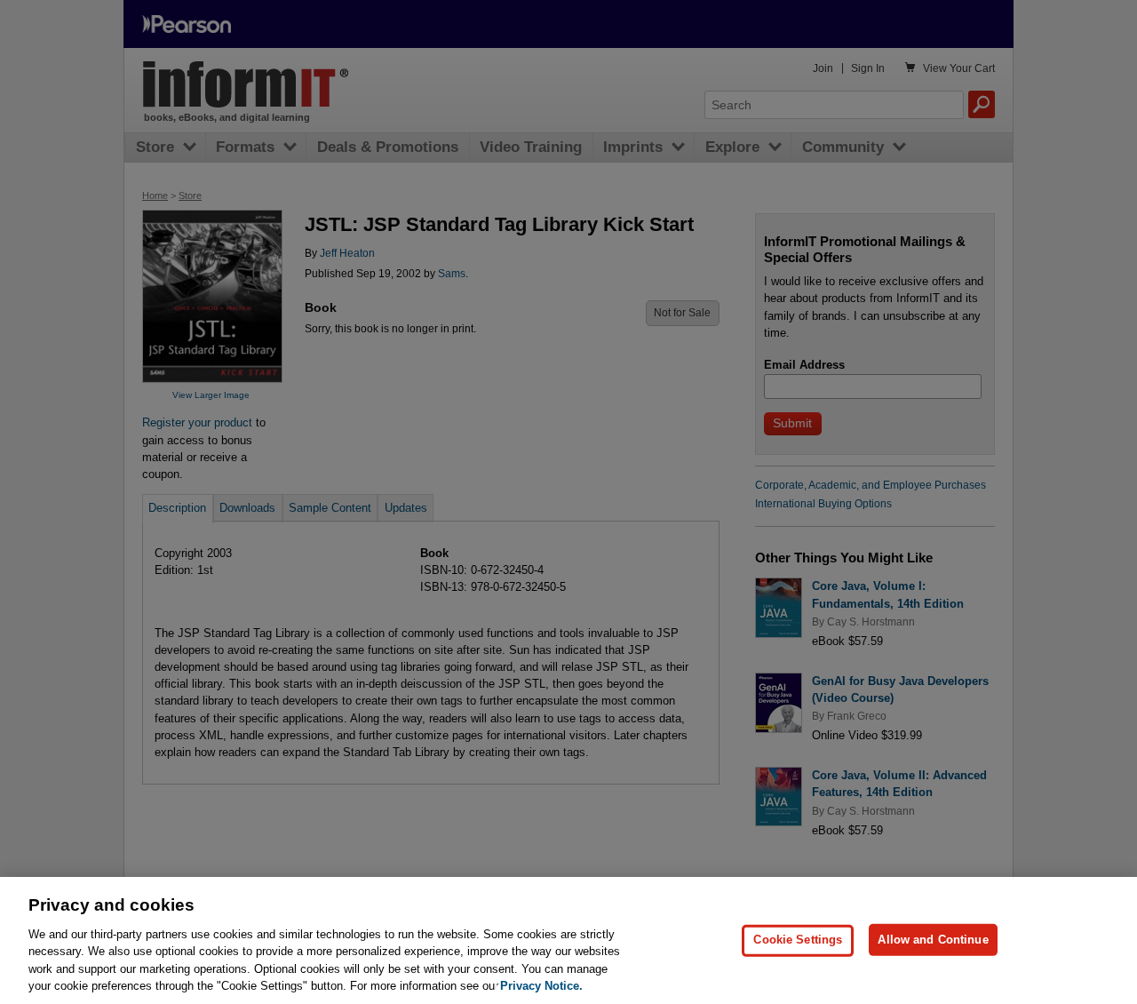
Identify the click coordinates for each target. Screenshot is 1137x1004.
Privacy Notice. (541, 985)
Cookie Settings (797, 939)
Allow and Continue (933, 939)
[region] (568, 940)
